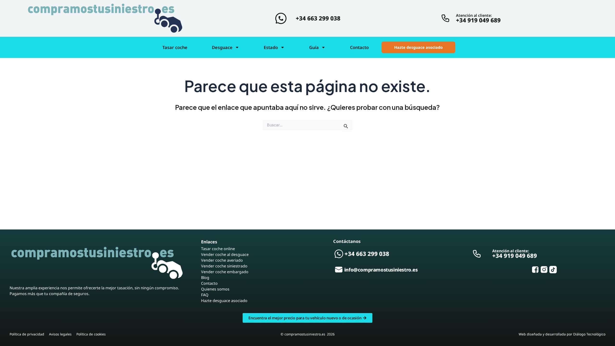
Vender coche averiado (222, 260)
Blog (205, 277)
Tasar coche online (218, 248)
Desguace (222, 47)
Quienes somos (215, 289)
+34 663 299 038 (318, 18)
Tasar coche (174, 47)
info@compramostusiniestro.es (381, 269)
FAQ (205, 294)
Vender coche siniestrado (224, 266)
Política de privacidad (27, 334)
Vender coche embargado (224, 271)
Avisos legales (60, 334)
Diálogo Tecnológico (589, 334)
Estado (271, 47)
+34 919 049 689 (478, 20)
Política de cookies (91, 334)
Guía (314, 47)
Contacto (359, 47)
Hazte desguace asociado (224, 300)
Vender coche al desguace (225, 254)
